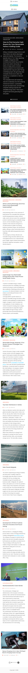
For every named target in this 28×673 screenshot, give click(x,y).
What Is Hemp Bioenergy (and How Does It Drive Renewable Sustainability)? (18, 123)
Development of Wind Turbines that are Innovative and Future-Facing (12, 524)
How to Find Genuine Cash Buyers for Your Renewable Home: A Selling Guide (13, 44)
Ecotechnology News (9, 37)
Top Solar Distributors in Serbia (12, 405)
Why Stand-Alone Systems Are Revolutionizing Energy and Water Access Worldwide (18, 147)
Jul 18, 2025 (13, 164)
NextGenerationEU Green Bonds (13, 585)
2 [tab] (12, 99)
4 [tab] (14, 99)
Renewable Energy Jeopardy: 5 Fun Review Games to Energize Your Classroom (18, 171)
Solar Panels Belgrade (9, 467)
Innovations (6, 39)
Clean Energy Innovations (15, 117)
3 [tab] (13, 99)
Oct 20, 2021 (6, 655)
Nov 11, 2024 (13, 174)
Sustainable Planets (7, 647)
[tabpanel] (14, 56)
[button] (14, 9)
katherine (13, 49)
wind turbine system (19, 535)
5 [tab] (16, 662)
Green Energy (19, 37)
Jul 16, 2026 (13, 125)
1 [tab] (11, 662)
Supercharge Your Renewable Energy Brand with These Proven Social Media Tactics (17, 160)
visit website (6, 291)
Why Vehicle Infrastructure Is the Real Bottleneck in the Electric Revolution (18, 111)
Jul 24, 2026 (13, 114)
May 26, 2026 (14, 151)
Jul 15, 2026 (6, 49)
